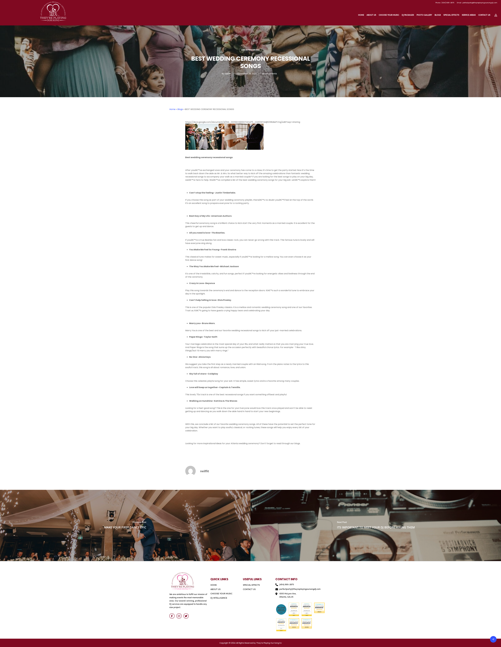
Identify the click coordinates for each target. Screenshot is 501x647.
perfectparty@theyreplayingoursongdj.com (300, 589)
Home (172, 109)
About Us (215, 589)
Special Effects (251, 585)
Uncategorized (250, 49)
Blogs (180, 109)
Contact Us (249, 589)
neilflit (228, 73)
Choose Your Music (221, 594)
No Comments (269, 73)
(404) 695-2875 (286, 585)
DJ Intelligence (218, 598)
